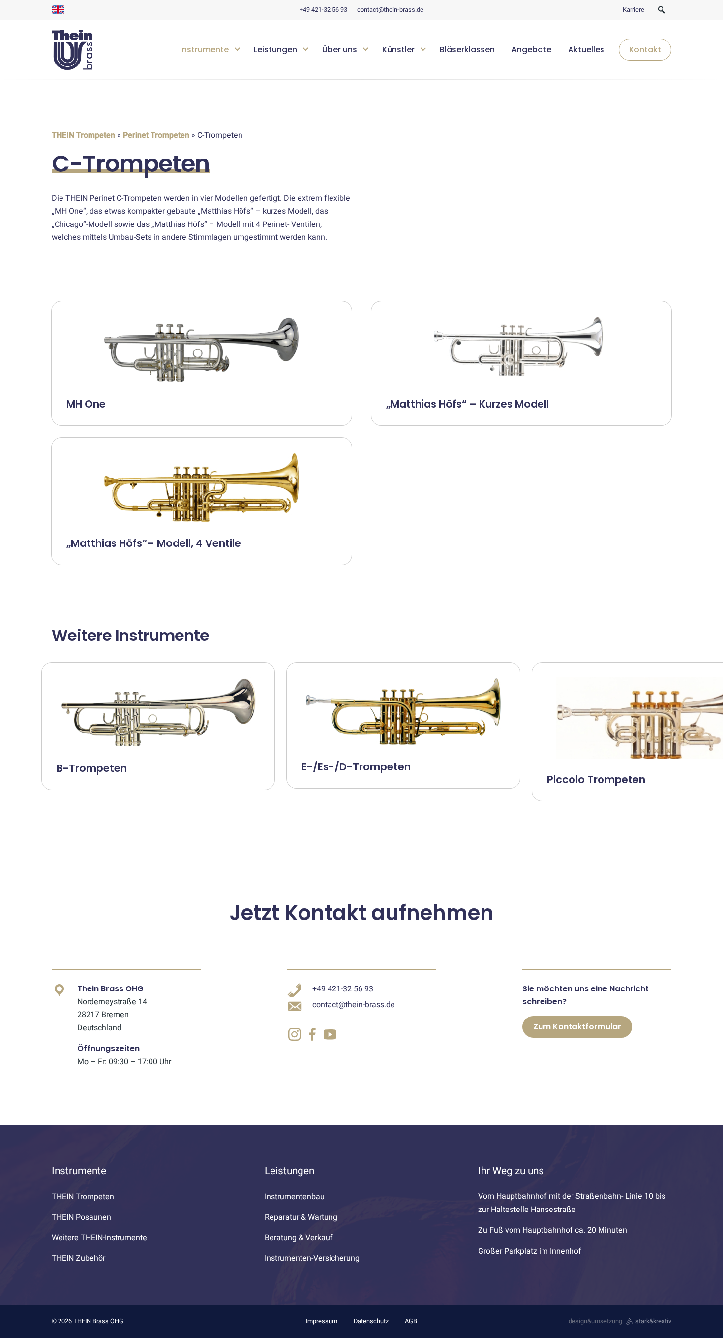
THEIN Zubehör (78, 1258)
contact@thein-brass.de (390, 9)
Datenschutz (371, 1321)
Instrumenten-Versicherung (312, 1258)
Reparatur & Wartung (301, 1217)
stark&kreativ (652, 1321)
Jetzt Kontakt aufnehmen (361, 912)
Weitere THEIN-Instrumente (99, 1237)
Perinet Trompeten (156, 135)
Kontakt (645, 49)
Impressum (321, 1321)
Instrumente (204, 49)
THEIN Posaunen (81, 1217)
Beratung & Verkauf (299, 1237)
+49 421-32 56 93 (323, 9)
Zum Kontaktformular (577, 1026)
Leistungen (275, 49)
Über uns (339, 49)
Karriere (633, 9)
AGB (411, 1321)
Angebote (531, 49)
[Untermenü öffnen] (237, 48)
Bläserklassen (467, 49)
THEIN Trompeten (83, 135)
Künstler (398, 49)
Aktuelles (586, 49)
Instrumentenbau (295, 1197)
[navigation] (422, 50)
